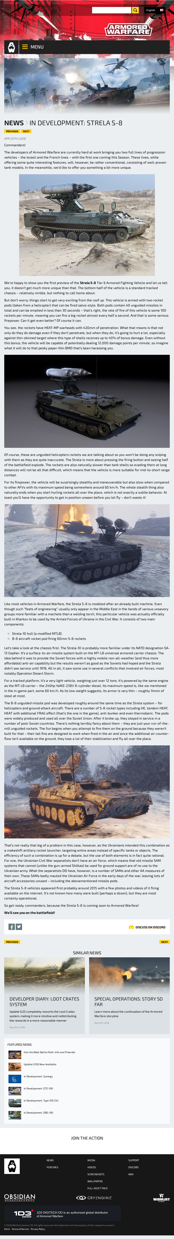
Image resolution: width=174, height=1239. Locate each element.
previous (12, 131)
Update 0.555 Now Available (40, 1064)
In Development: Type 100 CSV (41, 1100)
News (14, 122)
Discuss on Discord (151, 927)
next (26, 131)
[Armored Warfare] (128, 29)
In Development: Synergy (38, 1076)
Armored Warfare (12, 1166)
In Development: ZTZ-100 (38, 1088)
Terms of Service (20, 1229)
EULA (7, 1229)
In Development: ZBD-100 (38, 1112)
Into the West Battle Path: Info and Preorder (49, 1052)
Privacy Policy (38, 1229)
